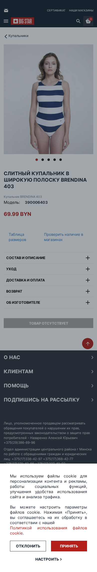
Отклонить (28, 546)
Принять (69, 546)
